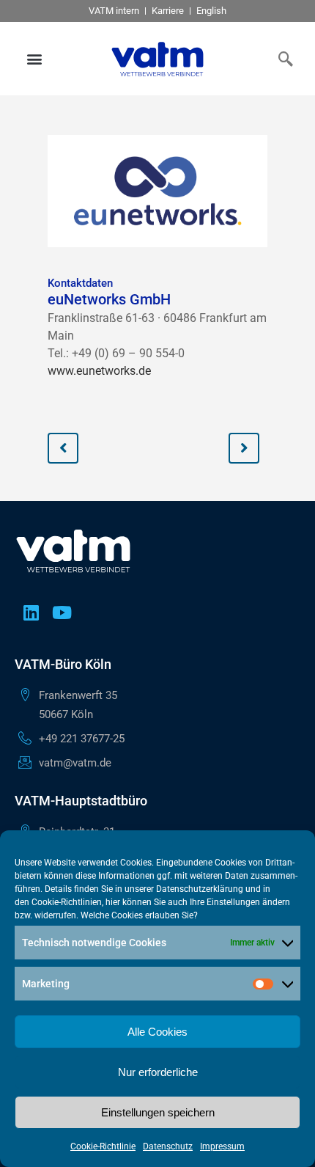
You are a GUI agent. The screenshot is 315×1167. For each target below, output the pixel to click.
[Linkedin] (31, 612)
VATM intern (114, 10)
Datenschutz (168, 1146)
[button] (35, 59)
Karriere (168, 10)
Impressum (222, 1146)
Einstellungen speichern (158, 1112)
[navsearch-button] (282, 58)
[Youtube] (61, 612)
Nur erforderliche (158, 1072)
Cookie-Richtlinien (67, 902)
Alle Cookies (157, 1031)
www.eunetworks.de (99, 371)
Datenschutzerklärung (199, 889)
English (211, 10)
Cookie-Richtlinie (103, 1146)
